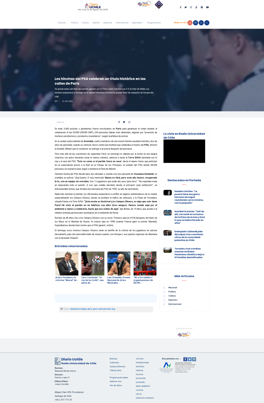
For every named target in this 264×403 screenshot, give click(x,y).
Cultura (85, 22)
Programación (154, 22)
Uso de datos (116, 385)
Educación (141, 378)
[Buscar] (201, 22)
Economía (140, 382)
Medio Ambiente (143, 386)
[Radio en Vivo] (190, 22)
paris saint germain (102, 309)
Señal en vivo (116, 381)
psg (113, 309)
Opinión (96, 22)
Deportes (107, 22)
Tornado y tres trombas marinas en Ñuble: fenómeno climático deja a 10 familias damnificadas (189, 253)
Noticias (62, 22)
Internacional (122, 22)
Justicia (139, 390)
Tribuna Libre (115, 370)
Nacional (172, 287)
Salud (139, 394)
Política (74, 22)
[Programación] (195, 22)
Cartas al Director (118, 366)
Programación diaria (119, 377)
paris (90, 309)
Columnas (114, 362)
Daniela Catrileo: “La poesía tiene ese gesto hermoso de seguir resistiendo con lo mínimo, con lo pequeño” (189, 197)
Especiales (137, 22)
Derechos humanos (145, 398)
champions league (78, 309)
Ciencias (139, 370)
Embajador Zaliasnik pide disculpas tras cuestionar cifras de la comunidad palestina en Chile (188, 236)
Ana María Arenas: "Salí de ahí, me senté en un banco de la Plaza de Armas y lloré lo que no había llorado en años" (189, 217)
